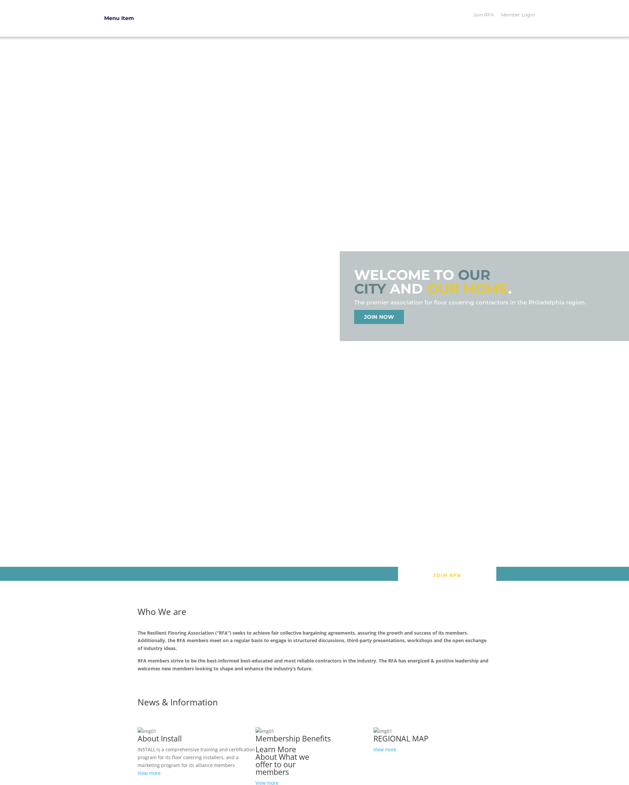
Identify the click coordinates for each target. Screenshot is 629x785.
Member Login (518, 15)
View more (149, 773)
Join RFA (483, 15)
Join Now (379, 317)
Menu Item (119, 18)
